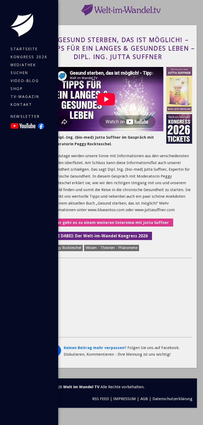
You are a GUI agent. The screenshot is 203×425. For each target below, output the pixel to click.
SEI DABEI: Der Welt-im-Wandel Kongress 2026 (100, 235)
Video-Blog (25, 80)
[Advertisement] (120, 298)
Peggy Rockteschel (66, 248)
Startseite (24, 49)
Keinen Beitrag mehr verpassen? (95, 347)
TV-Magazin (25, 96)
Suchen (19, 72)
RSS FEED (100, 398)
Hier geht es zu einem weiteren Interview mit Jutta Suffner (111, 222)
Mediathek (23, 64)
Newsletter (25, 116)
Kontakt (21, 104)
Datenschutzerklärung (172, 398)
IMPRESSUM (124, 398)
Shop (17, 88)
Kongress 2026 (29, 57)
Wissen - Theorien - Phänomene (111, 248)
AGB (144, 398)
